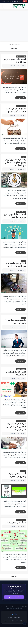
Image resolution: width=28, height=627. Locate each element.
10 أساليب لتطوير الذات (15, 522)
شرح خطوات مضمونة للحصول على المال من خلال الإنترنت (16, 426)
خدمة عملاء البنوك (21, 56)
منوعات (23, 157)
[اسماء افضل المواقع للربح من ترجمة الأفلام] (14, 231)
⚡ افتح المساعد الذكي (14, 597)
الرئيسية (16, 44)
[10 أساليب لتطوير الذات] (14, 540)
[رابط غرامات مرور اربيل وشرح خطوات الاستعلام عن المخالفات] (14, 179)
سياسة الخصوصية (20, 620)
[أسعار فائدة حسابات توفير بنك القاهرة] (14, 76)
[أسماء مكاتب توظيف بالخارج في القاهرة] (14, 491)
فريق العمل (11, 620)
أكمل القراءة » (20, 98)
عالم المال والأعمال (21, 106)
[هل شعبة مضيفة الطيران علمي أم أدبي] (14, 339)
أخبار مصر (23, 471)
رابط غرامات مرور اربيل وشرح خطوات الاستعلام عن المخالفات (15, 162)
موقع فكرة (18, 606)
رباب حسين (14, 48)
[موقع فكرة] (19, 6)
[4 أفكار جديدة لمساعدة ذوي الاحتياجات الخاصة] (14, 283)
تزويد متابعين (17, 617)
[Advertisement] (14, 26)
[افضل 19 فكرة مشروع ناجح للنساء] (14, 389)
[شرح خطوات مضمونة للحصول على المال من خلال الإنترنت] (14, 443)
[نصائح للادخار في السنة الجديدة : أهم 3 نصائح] (14, 127)
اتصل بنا (10, 617)
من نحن (5, 620)
